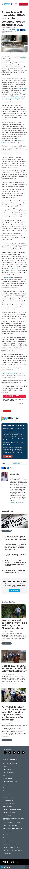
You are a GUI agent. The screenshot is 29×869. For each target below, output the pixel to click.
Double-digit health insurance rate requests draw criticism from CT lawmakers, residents (15, 537)
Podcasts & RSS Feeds (9, 803)
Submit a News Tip (8, 797)
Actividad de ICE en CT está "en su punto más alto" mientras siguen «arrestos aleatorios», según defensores (15, 547)
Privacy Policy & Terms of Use (10, 825)
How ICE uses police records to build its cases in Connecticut (15, 555)
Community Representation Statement (13, 809)
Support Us (6, 794)
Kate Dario (12, 29)
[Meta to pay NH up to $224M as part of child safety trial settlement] (13, 656)
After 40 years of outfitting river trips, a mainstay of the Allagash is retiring (14, 624)
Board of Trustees (7, 778)
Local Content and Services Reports (12, 850)
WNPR (10, 762)
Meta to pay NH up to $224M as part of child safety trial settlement (14, 668)
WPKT (13, 762)
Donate (24, 4)
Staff (4, 775)
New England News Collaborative (16, 462)
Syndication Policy (7, 841)
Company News (7, 769)
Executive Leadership (8, 772)
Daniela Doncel (5, 723)
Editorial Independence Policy (11, 844)
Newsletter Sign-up (8, 800)
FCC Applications (7, 838)
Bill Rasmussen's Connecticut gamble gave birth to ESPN (14, 571)
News (3, 704)
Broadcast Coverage (8, 831)
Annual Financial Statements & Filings (12, 828)
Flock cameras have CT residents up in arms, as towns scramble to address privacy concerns (15, 563)
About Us (5, 766)
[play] (2, 867)
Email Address (6, 405)
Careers (5, 788)
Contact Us (6, 791)
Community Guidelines (9, 812)
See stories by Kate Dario (17, 502)
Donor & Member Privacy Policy (11, 822)
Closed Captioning (7, 835)
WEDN (8, 760)
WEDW (12, 760)
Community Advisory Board (10, 781)
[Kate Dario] (4, 476)
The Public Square (7, 853)
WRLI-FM (18, 762)
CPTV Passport (7, 815)
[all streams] (27, 867)
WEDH (4, 760)
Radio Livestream (7, 806)
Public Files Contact (7, 763)
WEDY (15, 760)
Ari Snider (3, 631)
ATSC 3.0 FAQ (15, 763)
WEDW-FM (5, 762)
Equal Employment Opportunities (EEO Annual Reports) (13, 819)
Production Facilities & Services (11, 847)
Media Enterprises (7, 784)
